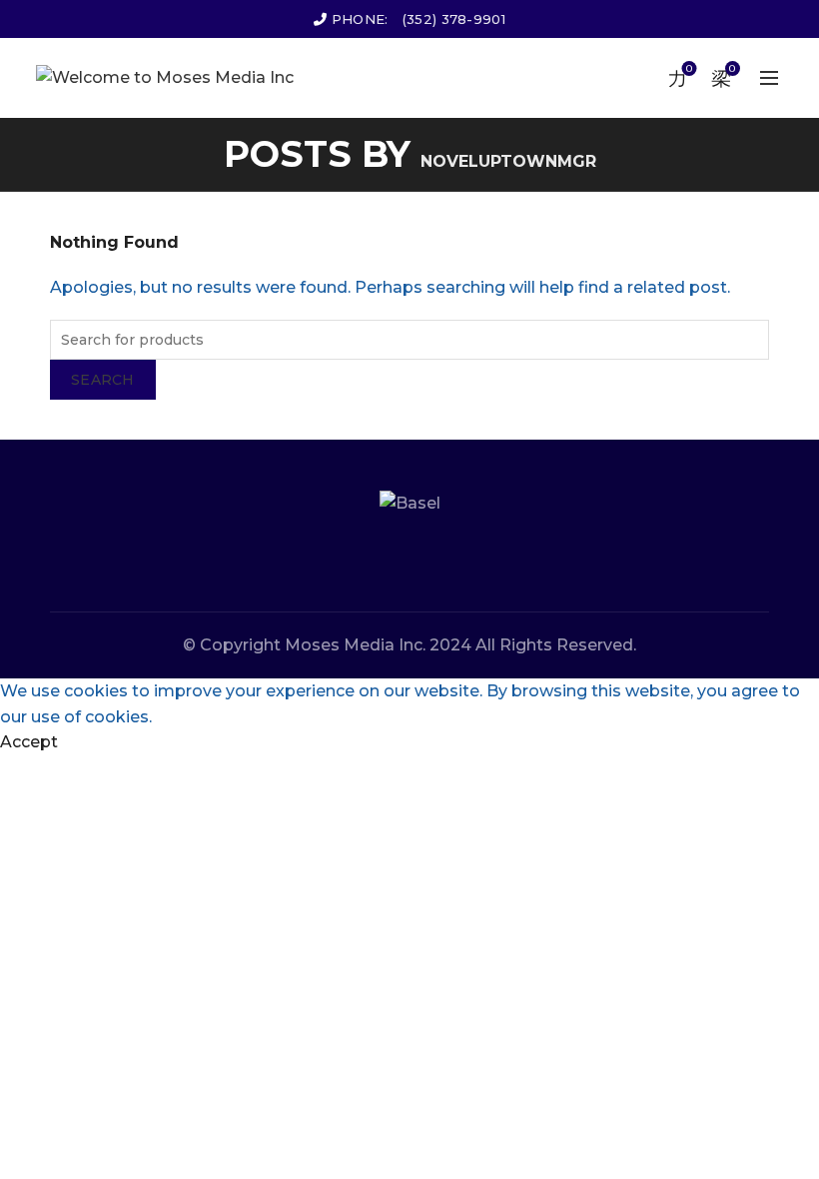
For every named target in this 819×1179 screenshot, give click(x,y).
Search (103, 380)
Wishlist (689, 69)
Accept (29, 741)
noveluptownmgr (508, 161)
